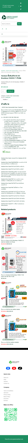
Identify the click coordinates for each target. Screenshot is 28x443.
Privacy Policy (7, 394)
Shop (5, 379)
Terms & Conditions (8, 390)
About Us (6, 377)
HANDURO (8, 97)
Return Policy (7, 396)
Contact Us (6, 383)
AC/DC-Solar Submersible (12, 70)
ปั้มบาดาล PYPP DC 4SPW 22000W (10, 342)
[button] (24, 43)
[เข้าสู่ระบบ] (2, 29)
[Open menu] (2, 34)
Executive (6, 398)
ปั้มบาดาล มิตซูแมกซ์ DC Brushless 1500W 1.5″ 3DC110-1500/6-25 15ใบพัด (12, 241)
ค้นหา (19, 23)
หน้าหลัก (3, 70)
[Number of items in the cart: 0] (6, 29)
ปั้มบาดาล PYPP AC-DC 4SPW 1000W (10, 309)
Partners (6, 400)
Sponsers (6, 392)
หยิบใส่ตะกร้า (10, 91)
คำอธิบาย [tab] (5, 99)
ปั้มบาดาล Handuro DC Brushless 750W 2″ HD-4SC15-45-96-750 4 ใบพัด (12, 275)
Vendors (6, 381)
